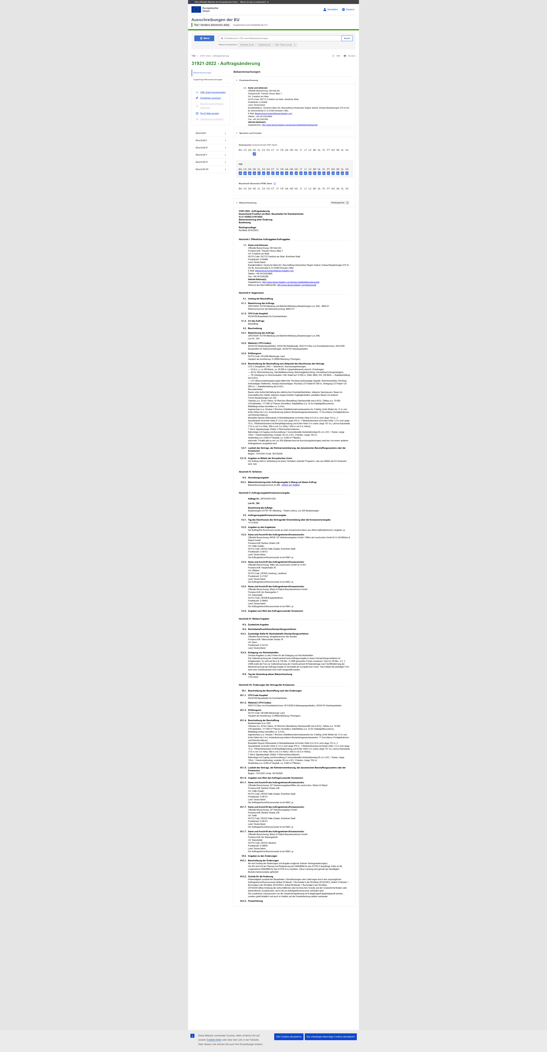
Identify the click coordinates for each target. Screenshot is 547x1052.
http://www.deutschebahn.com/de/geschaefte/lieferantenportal (290, 125)
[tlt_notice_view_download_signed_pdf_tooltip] (254, 154)
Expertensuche (264, 45)
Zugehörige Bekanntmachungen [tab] (207, 79)
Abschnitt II (201, 140)
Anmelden (332, 9)
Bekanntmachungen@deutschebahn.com (273, 113)
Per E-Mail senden (209, 113)
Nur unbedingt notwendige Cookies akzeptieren (331, 1036)
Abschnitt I (201, 133)
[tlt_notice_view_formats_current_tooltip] (347, 202)
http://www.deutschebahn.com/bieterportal (296, 285)
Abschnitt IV (202, 147)
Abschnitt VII (202, 169)
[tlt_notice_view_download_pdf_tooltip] (240, 173)
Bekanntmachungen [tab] (202, 73)
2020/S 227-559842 (291, 485)
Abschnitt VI (202, 162)
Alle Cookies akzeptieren (289, 1036)
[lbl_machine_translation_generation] (275, 183)
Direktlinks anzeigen (210, 98)
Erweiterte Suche (247, 45)
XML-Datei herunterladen (213, 92)
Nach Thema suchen (284, 45)
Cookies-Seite (214, 1040)
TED (194, 56)
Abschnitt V (201, 155)
